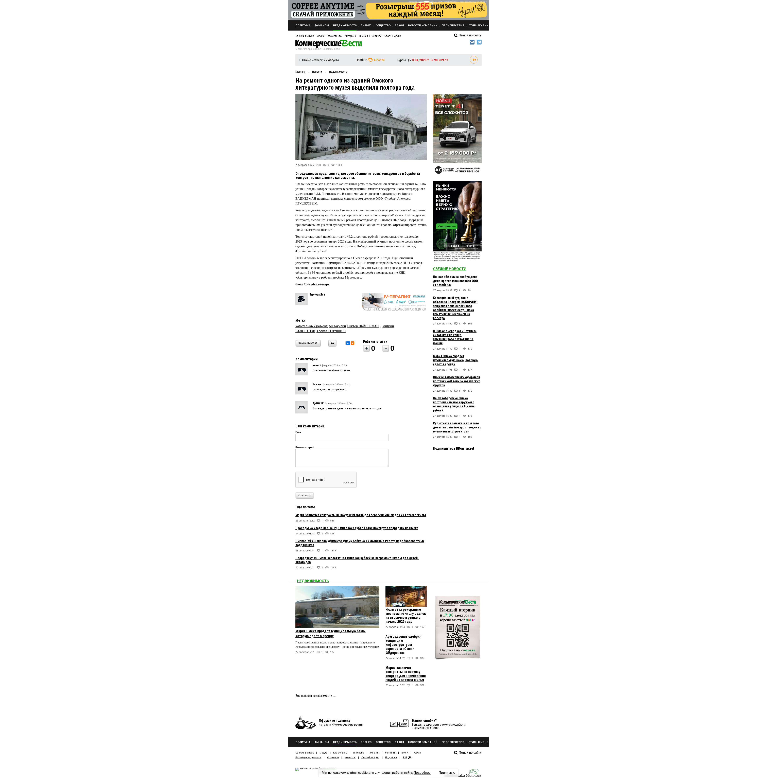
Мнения (363, 36)
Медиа (321, 36)
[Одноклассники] (352, 343)
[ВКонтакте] (348, 343)
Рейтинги (376, 36)
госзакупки (337, 326)
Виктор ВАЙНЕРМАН (363, 326)
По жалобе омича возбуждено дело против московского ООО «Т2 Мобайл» (455, 281)
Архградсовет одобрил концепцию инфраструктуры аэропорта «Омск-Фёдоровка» (403, 644)
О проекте (333, 757)
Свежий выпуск (304, 36)
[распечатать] (331, 346)
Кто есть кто (335, 36)
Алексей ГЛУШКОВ (331, 331)
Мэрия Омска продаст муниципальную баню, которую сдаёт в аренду (455, 360)
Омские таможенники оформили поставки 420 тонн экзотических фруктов (456, 381)
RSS (405, 757)
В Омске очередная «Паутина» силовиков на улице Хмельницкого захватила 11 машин (455, 337)
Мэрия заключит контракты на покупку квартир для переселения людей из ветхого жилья (360, 515)
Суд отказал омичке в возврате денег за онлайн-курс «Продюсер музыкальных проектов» (457, 427)
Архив (397, 36)
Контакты (350, 757)
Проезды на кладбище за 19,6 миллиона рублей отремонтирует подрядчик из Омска (356, 528)
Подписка (391, 757)
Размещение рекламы (308, 757)
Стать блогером (370, 757)
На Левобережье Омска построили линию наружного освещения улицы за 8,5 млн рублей (453, 404)
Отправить (304, 495)
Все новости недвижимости (313, 696)
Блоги (387, 36)
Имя (298, 432)
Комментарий (304, 447)
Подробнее (422, 773)
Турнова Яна (317, 294)
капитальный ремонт (311, 326)
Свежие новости (449, 269)
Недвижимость (313, 581)
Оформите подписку (334, 720)
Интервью (350, 36)
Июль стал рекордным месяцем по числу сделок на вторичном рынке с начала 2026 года (405, 615)
